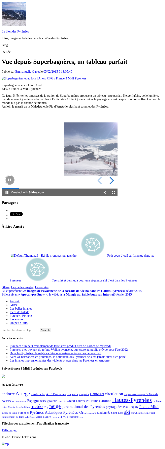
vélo (81, 417)
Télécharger (9, 430)
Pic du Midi (149, 406)
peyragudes (114, 407)
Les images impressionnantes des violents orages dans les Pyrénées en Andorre (59, 360)
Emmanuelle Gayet (27, 71)
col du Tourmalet (150, 394)
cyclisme (6, 400)
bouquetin (72, 394)
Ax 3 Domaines (56, 394)
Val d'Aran (30, 417)
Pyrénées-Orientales (79, 412)
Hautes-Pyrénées (132, 400)
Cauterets (97, 394)
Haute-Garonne (100, 401)
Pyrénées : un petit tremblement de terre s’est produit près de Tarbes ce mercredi (60, 346)
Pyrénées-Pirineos (21, 315)
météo (37, 406)
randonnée (103, 412)
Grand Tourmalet (78, 400)
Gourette (62, 401)
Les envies (41, 287)
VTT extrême (70, 416)
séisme (146, 412)
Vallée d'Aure (43, 416)
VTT (60, 416)
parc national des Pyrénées (83, 406)
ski (127, 412)
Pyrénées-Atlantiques (46, 412)
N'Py (45, 406)
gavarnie (52, 400)
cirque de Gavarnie (133, 394)
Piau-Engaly (130, 406)
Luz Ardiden (23, 406)
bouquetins (84, 394)
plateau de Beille (9, 412)
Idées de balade (19, 312)
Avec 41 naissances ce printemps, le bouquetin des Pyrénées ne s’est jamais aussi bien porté (68, 357)
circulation (114, 393)
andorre (8, 393)
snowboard (136, 412)
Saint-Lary (117, 412)
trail (153, 412)
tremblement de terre (13, 416)
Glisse (5, 287)
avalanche (38, 394)
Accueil (15, 301)
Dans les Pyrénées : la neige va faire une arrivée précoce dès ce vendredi (55, 353)
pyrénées (23, 412)
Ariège (22, 393)
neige (55, 406)
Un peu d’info (19, 323)
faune (43, 400)
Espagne (33, 401)
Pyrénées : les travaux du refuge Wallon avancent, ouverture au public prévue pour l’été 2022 (69, 349)
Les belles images (22, 287)
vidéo (54, 417)
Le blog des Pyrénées (15, 31)
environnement (19, 401)
